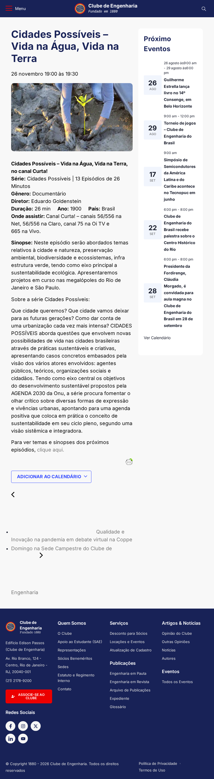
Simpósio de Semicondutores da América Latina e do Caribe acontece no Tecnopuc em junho (180, 179)
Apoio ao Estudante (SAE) (80, 641)
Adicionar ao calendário (49, 476)
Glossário (118, 706)
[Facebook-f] (10, 726)
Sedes (63, 666)
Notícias (169, 650)
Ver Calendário (157, 337)
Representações (72, 650)
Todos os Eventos (177, 681)
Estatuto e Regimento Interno (76, 678)
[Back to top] (201, 768)
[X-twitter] (35, 726)
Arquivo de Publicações (130, 690)
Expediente (119, 698)
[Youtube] (23, 738)
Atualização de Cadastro (131, 650)
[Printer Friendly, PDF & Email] (129, 461)
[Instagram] (23, 726)
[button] (16, 9)
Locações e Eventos (127, 641)
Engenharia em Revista (129, 681)
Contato (64, 689)
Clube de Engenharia (112, 8)
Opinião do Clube (177, 633)
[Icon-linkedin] (10, 738)
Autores (169, 658)
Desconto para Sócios (128, 633)
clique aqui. (50, 450)
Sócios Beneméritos (75, 658)
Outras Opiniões (176, 641)
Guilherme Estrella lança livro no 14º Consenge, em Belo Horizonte (178, 92)
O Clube (65, 633)
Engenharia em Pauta (128, 673)
